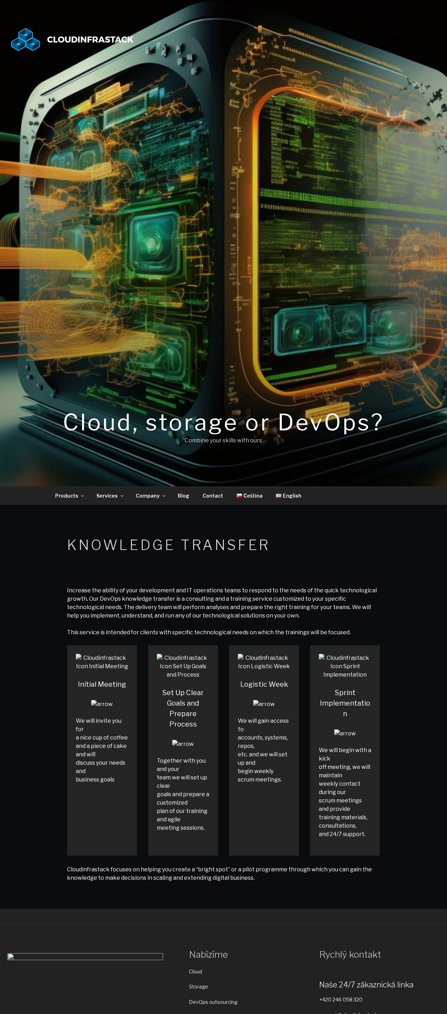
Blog (183, 496)
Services (107, 496)
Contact (213, 496)
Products (66, 496)
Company (148, 496)
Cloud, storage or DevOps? (223, 422)
